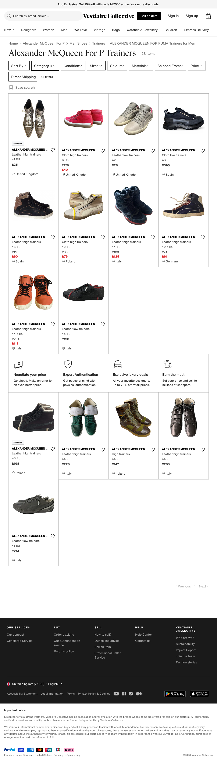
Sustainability (185, 644)
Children (170, 30)
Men (64, 30)
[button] (208, 16)
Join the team (185, 656)
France (8, 755)
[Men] (70, 30)
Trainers (98, 43)
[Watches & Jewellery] (161, 30)
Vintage (99, 30)
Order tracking (64, 634)
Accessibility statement (22, 694)
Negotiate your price (30, 374)
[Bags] (123, 30)
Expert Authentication (80, 374)
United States (43, 755)
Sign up (192, 16)
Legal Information (52, 694)
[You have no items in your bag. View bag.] (208, 16)
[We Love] (90, 30)
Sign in (173, 16)
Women (48, 30)
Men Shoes (78, 43)
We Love (80, 30)
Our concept (15, 634)
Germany (58, 755)
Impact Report (186, 650)
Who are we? (185, 638)
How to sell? (103, 634)
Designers (28, 30)
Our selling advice (107, 641)
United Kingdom (24, 755)
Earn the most (173, 374)
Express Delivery (196, 30)
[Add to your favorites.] (52, 150)
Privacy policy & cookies (94, 694)
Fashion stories (186, 662)
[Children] (180, 30)
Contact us (142, 641)
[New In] (17, 30)
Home (13, 43)
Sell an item (149, 16)
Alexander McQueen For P (44, 43)
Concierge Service (19, 641)
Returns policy (64, 651)
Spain (70, 755)
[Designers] (39, 30)
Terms (71, 694)
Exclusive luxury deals (130, 374)
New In (9, 30)
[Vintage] (108, 30)
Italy (78, 755)
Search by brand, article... (31, 16)
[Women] (57, 30)
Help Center (143, 634)
